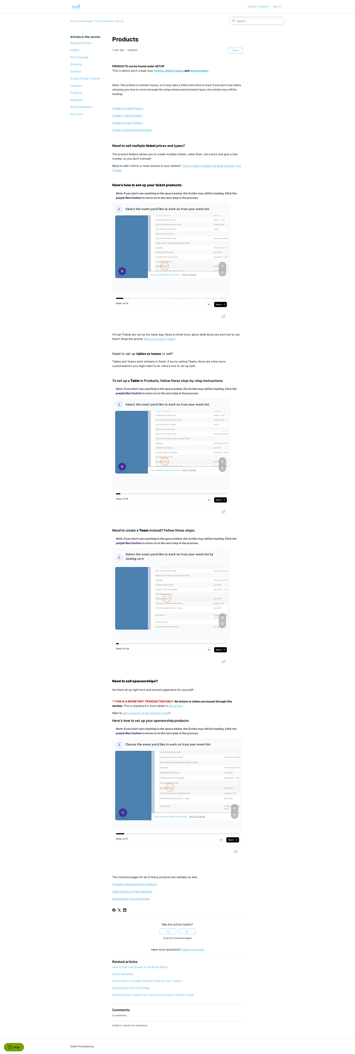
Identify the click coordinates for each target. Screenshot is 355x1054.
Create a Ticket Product (127, 108)
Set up (120, 21)
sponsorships (199, 70)
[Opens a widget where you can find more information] (14, 1047)
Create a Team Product (127, 123)
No (187, 931)
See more (76, 114)
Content (75, 71)
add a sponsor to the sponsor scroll (146, 713)
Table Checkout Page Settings (132, 891)
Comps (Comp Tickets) (85, 78)
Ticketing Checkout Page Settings (134, 884)
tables (169, 70)
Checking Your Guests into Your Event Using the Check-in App (153, 995)
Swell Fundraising (80, 21)
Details (74, 50)
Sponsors (76, 100)
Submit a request (258, 6)
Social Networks (81, 107)
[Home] (76, 6)
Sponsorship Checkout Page (131, 898)
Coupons (76, 85)
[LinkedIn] (124, 910)
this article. (176, 706)
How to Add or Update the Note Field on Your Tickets (147, 981)
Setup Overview (80, 43)
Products (76, 92)
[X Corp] (119, 910)
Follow (235, 50)
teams (179, 70)
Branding (76, 64)
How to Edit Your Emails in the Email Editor (140, 967)
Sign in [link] (277, 6)
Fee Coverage (79, 57)
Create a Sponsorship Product (132, 130)
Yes (168, 931)
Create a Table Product (127, 115)
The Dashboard (103, 21)
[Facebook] (114, 910)
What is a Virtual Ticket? (159, 339)
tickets (158, 70)
